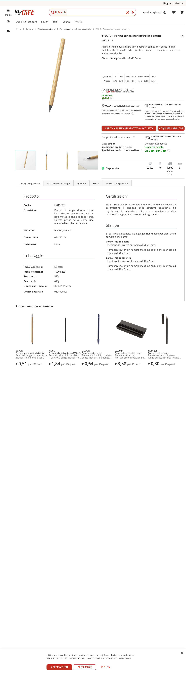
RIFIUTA (105, 667)
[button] (178, 3)
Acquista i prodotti (26, 21)
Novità (78, 21)
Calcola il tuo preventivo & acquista (129, 128)
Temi (55, 21)
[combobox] (92, 12)
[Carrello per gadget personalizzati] (182, 12)
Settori (45, 21)
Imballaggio (33, 255)
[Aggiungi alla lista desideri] (182, 36)
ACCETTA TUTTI (59, 667)
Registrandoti (110, 92)
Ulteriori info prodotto (117, 183)
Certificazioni (117, 196)
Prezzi (96, 183)
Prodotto (31, 196)
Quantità (81, 183)
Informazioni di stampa (58, 183)
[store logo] (24, 12)
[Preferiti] (174, 12)
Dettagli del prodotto (29, 183)
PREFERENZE (85, 667)
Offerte (66, 21)
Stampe (112, 225)
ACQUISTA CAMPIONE (171, 128)
